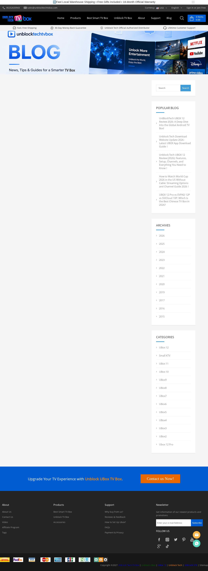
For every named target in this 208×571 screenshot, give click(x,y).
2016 (162, 308)
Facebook (159, 540)
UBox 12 (164, 347)
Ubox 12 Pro (166, 444)
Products (75, 18)
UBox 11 (164, 363)
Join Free (201, 7)
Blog (169, 18)
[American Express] (59, 559)
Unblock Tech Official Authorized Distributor (127, 27)
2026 (162, 235)
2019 (162, 292)
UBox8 (163, 388)
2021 (162, 276)
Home (60, 18)
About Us (6, 511)
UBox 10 (164, 371)
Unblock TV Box (123, 18)
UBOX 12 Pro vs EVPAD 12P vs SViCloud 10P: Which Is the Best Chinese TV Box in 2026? (174, 199)
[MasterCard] (47, 559)
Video (5, 522)
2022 (162, 268)
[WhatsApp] (196, 543)
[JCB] (71, 559)
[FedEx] (19, 559)
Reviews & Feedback (115, 517)
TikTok (167, 546)
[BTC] (102, 559)
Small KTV (164, 355)
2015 (162, 316)
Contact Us (7, 517)
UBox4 (163, 420)
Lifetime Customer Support (181, 27)
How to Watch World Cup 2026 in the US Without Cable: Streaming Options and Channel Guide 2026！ (174, 181)
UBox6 (163, 404)
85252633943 (13, 7)
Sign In (190, 7)
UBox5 (163, 412)
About (141, 18)
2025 (162, 243)
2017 (162, 300)
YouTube (192, 540)
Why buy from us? (114, 511)
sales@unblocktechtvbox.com (42, 7)
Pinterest (184, 540)
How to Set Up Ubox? (115, 522)
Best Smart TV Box (97, 18)
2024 (162, 252)
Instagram (167, 540)
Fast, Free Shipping (27, 27)
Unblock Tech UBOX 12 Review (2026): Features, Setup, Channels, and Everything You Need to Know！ (173, 161)
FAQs (107, 527)
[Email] (196, 535)
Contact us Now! (160, 478)
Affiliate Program (10, 527)
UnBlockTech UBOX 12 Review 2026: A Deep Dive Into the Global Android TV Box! (174, 123)
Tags (4, 532)
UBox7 (163, 396)
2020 (162, 284)
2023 (162, 260)
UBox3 (163, 428)
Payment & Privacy (114, 532)
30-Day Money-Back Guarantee (70, 27)
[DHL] (6, 559)
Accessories (59, 522)
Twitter (176, 540)
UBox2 (163, 436)
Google (159, 546)
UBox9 (163, 379)
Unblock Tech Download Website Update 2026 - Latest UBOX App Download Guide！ (175, 141)
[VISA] (33, 559)
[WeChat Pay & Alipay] (86, 559)
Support (155, 18)
